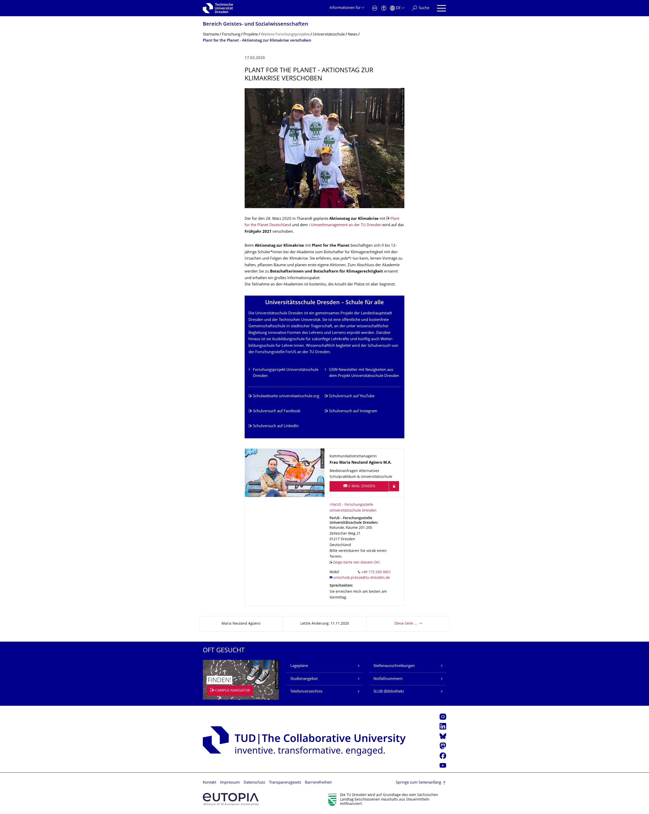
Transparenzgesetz (285, 783)
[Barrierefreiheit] (384, 8)
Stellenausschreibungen (394, 666)
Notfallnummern (388, 679)
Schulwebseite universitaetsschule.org (286, 396)
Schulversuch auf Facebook (276, 411)
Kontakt (209, 783)
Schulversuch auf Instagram (353, 411)
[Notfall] (374, 8)
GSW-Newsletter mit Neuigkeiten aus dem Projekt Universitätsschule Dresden (364, 373)
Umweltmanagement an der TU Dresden (346, 225)
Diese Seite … (405, 623)
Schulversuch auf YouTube (351, 396)
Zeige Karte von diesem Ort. (357, 562)
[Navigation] (441, 8)
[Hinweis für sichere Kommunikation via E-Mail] (394, 486)
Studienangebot (304, 679)
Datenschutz (254, 783)
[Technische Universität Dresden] (218, 8)
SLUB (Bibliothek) (388, 692)
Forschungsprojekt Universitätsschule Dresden (285, 373)
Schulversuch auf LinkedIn (276, 426)
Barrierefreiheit (318, 783)
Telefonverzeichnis (306, 692)
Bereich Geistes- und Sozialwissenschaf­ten (255, 24)
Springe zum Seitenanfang (418, 783)
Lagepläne (299, 666)
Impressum (230, 783)
